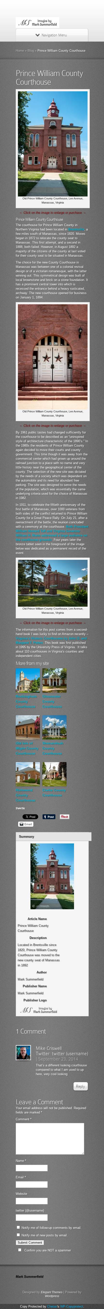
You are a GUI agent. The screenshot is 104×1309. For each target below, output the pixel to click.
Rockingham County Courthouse (26, 701)
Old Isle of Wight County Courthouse (27, 748)
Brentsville (76, 229)
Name (21, 1161)
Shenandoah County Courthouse (52, 748)
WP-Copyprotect (71, 1306)
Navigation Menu (54, 35)
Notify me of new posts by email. (45, 1235)
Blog (31, 50)
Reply (80, 1086)
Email (21, 1177)
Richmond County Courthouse (25, 795)
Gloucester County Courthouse (52, 701)
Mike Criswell (49, 1048)
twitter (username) (70, 1053)
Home (20, 50)
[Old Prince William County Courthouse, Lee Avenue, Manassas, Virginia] (53, 195)
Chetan (52, 1306)
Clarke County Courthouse (54, 792)
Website (21, 1194)
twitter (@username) (30, 1210)
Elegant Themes (51, 1292)
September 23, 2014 (58, 1059)
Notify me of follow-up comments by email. (52, 1228)
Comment (23, 1119)
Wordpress (52, 1296)
